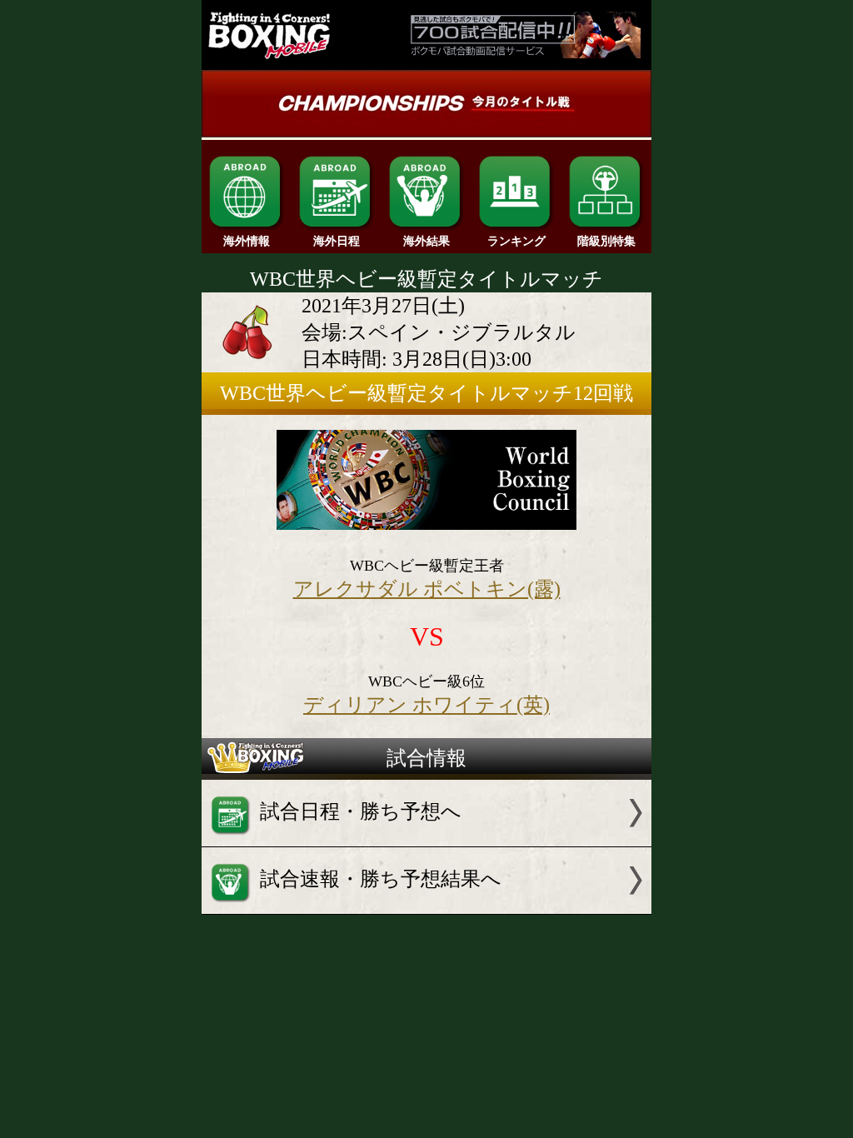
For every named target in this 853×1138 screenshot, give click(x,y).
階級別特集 (606, 241)
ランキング (516, 241)
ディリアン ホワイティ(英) (426, 705)
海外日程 (336, 241)
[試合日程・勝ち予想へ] (426, 840)
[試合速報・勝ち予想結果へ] (426, 907)
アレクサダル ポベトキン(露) (427, 589)
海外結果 (426, 241)
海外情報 (246, 241)
